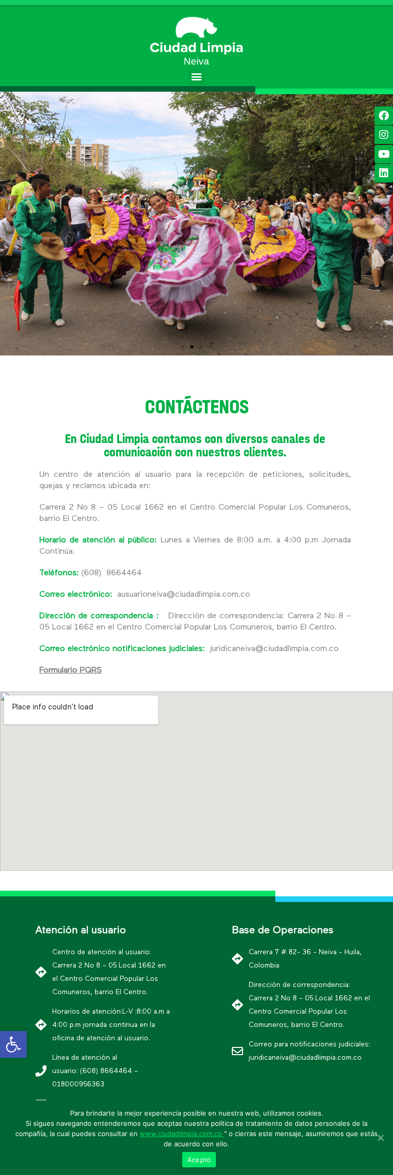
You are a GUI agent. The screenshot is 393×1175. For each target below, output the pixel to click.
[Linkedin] (384, 173)
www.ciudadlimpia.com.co (182, 1133)
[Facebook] (384, 116)
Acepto (199, 1160)
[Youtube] (384, 154)
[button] (196, 76)
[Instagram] (384, 134)
